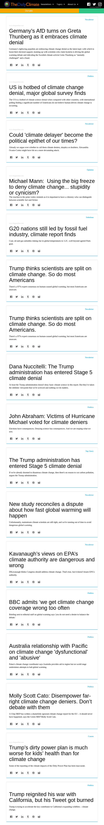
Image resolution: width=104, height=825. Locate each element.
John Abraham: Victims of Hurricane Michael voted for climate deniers (52, 419)
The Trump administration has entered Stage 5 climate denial (45, 463)
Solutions (90, 217)
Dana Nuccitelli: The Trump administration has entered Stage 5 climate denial (50, 372)
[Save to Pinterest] (33, 65)
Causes (91, 736)
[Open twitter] (94, 4)
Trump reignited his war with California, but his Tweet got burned (51, 797)
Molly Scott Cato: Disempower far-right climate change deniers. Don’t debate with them (50, 701)
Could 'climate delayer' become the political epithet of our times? (50, 138)
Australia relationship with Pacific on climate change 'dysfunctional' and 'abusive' (48, 651)
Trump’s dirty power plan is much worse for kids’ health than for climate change (48, 753)
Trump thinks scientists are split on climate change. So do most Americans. (50, 324)
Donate (29, 10)
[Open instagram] (100, 4)
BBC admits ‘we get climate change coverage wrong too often (51, 605)
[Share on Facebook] (11, 65)
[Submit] (100, 17)
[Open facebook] (88, 4)
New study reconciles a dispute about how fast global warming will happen (50, 510)
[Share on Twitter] (17, 65)
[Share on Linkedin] (22, 65)
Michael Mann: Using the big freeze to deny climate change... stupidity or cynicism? (52, 187)
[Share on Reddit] (39, 65)
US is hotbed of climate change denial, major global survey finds (47, 90)
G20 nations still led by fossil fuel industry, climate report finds (48, 231)
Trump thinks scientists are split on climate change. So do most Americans (50, 274)
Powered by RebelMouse (95, 7)
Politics (91, 76)
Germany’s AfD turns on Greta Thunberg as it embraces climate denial (48, 36)
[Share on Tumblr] (28, 65)
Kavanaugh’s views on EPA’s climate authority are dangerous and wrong (52, 559)
